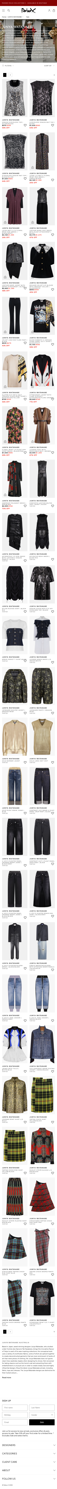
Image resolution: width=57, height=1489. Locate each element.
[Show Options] (54, 748)
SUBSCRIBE (28, 755)
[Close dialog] (55, 737)
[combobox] (42, 748)
